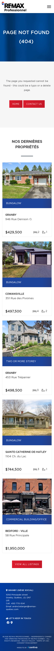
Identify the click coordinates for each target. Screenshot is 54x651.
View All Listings (27, 564)
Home (16, 104)
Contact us (34, 104)
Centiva (32, 647)
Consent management (27, 643)
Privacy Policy (28, 641)
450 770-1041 (18, 604)
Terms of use (42, 641)
